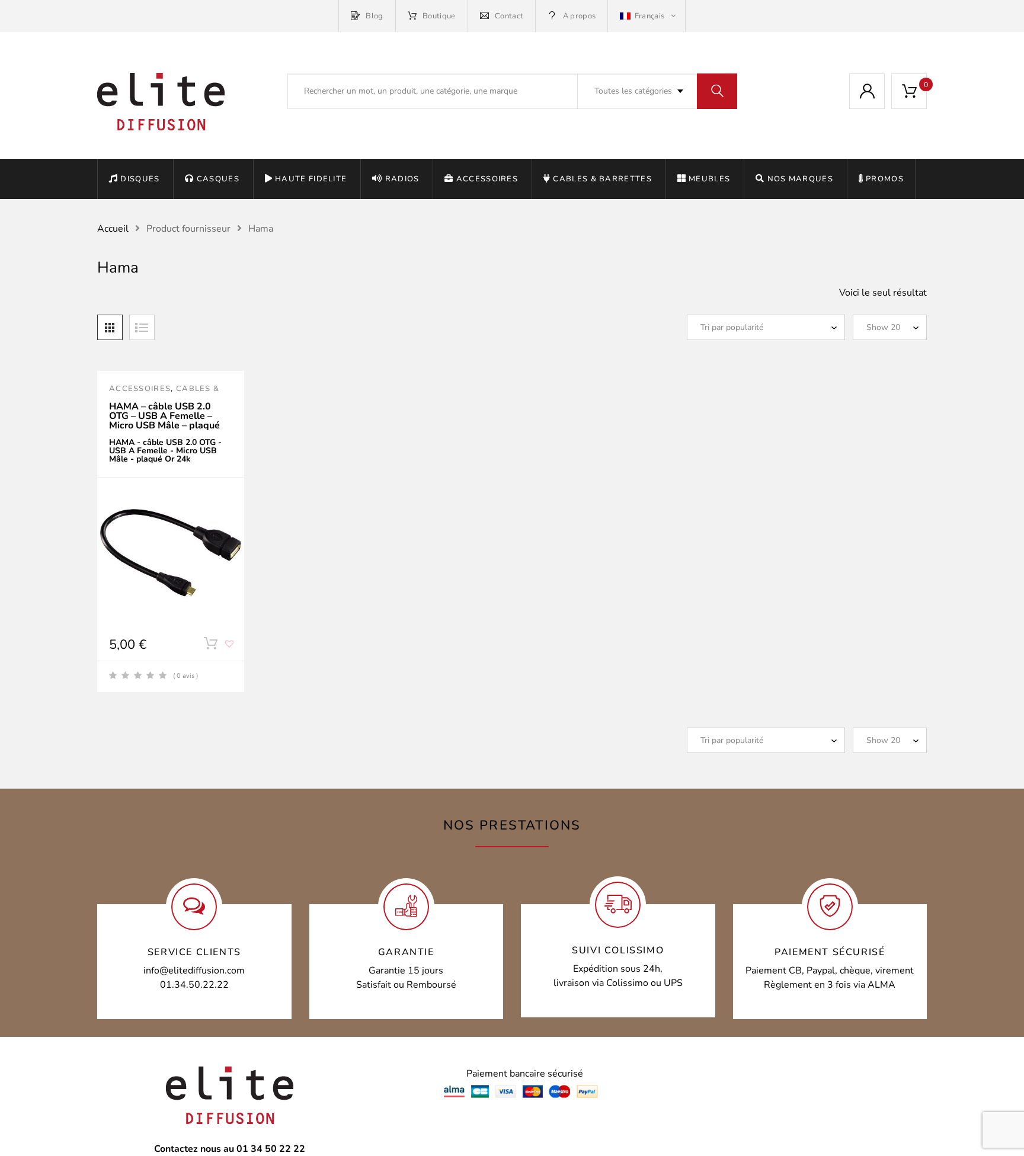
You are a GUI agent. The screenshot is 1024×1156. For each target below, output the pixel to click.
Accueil (113, 228)
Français (649, 16)
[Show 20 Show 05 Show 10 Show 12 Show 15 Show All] (890, 327)
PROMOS (885, 179)
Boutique (439, 16)
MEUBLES (709, 179)
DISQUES (139, 179)
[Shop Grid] (110, 327)
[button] (230, 648)
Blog (374, 16)
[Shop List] (142, 327)
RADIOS (402, 179)
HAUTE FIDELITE (311, 179)
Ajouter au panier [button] (210, 646)
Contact (509, 16)
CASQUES (218, 179)
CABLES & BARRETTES (602, 179)
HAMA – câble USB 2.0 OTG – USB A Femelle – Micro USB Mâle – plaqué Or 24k (164, 420)
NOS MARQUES (800, 179)
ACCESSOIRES (487, 179)
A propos (579, 16)
